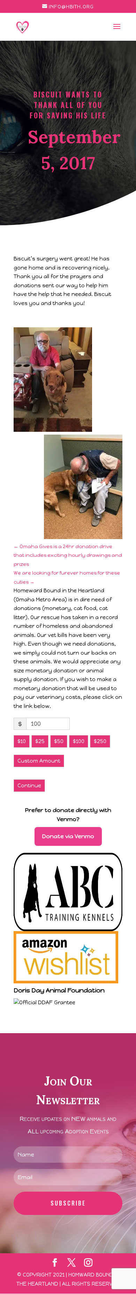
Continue (29, 785)
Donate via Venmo (68, 836)
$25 (40, 741)
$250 (100, 741)
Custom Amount (38, 761)
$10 (21, 741)
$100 (78, 741)
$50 (58, 741)
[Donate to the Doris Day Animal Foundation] (44, 1002)
